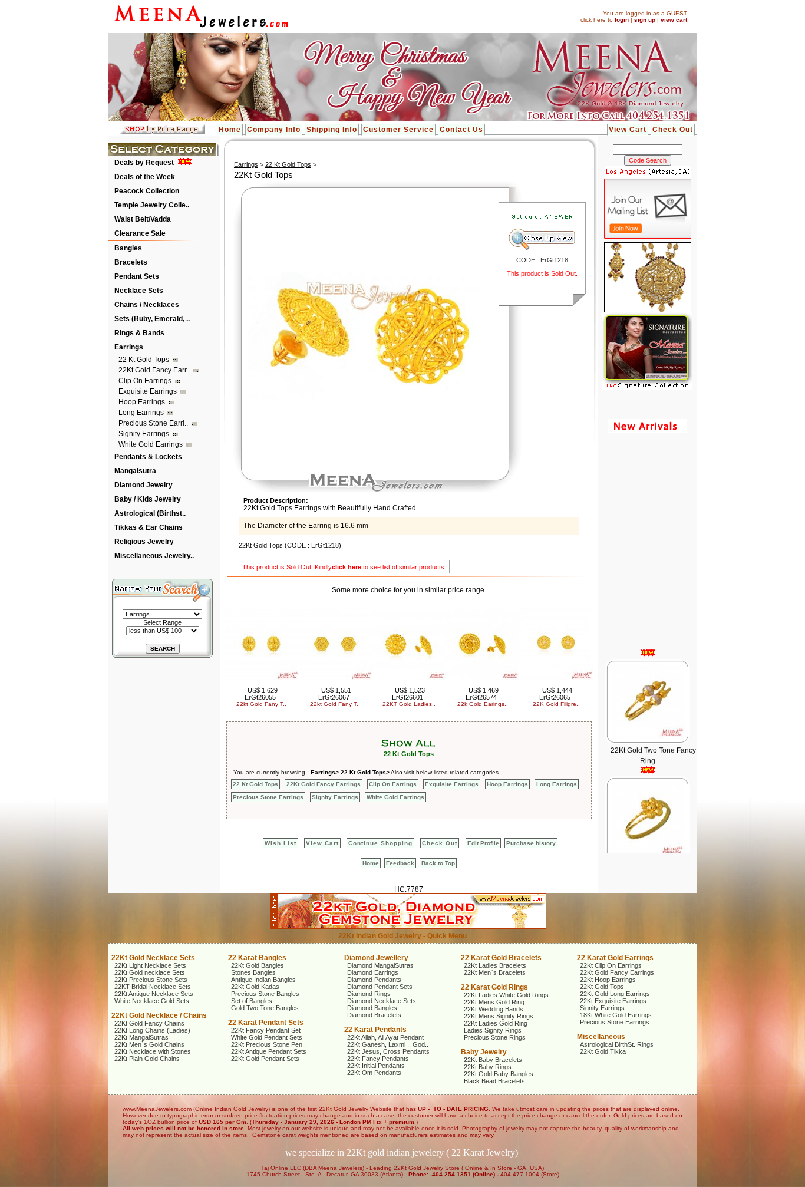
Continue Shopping (380, 843)
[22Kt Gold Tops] (366, 398)
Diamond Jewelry (143, 485)
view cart (674, 20)
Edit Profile (483, 843)
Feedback (400, 863)
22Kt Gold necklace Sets (149, 972)
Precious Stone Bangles (265, 993)
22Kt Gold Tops (602, 986)
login (622, 20)
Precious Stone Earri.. (154, 423)
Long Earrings (142, 412)
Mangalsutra (135, 471)
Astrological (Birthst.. (150, 513)
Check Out (672, 130)
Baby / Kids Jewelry (147, 499)
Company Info (274, 130)
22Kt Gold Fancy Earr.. (155, 370)
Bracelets (130, 262)
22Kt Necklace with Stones (152, 1051)
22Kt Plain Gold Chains (147, 1058)
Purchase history (531, 843)
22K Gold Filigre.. (556, 704)
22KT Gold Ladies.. (409, 704)
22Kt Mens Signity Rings (498, 1016)
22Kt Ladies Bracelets (495, 965)
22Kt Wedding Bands (493, 1009)
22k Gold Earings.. (482, 704)
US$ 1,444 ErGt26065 (555, 694)
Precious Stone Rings (495, 1037)
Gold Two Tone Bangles (265, 1007)
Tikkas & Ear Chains (148, 527)
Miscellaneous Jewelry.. (154, 556)
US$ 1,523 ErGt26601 (408, 694)
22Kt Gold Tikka (603, 1051)
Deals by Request (144, 163)
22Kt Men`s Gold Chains (149, 1044)
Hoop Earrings (142, 402)
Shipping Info (331, 130)
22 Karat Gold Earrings (615, 958)
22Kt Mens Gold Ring (494, 1001)
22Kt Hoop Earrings (608, 979)
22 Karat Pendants (375, 1030)
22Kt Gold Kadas (255, 986)
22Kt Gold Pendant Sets (265, 1058)
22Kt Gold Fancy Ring (653, 848)
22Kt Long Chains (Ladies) (152, 1030)
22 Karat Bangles (257, 958)
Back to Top (438, 863)
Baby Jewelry (484, 1052)
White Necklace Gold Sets (151, 1000)
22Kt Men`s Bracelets (495, 972)
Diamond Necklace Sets (381, 1000)
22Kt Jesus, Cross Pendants (388, 1051)
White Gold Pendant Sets (266, 1037)
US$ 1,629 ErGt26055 (261, 694)
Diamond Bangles (372, 1007)
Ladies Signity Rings (493, 1030)
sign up (644, 20)
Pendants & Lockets (148, 457)
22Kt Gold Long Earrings (615, 993)
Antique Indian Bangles (263, 979)
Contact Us (461, 130)
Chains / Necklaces (146, 305)
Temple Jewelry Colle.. (151, 205)
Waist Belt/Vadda (142, 219)
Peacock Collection (146, 191)
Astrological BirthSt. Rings (617, 1044)
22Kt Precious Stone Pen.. (268, 1044)
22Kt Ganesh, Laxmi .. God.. (387, 1044)
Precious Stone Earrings (268, 797)
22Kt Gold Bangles (257, 965)
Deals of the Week (144, 177)
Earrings (128, 347)
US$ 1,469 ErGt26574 (482, 694)
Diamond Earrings (372, 972)
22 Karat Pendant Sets (265, 1022)
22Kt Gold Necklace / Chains (159, 1015)
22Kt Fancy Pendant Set (266, 1030)
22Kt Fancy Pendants (378, 1058)
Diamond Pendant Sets (380, 986)
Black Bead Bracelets (494, 1080)
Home (230, 130)
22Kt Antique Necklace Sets (153, 993)
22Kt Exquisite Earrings (613, 1000)
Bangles (128, 248)
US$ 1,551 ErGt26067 (334, 694)
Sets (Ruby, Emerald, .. (152, 319)
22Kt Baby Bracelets (493, 1059)
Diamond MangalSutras (380, 965)
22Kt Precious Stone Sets (150, 979)
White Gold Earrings (151, 444)
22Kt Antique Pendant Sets (268, 1051)
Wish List (280, 843)
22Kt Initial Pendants (376, 1065)
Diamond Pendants (374, 979)
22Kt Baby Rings (488, 1066)
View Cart (627, 130)
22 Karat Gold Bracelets (501, 958)
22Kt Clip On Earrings (611, 965)
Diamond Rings (369, 993)
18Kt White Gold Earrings (616, 1014)
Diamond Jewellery (376, 958)
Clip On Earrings (145, 381)
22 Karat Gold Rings (494, 987)
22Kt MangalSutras (141, 1037)
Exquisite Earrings (148, 391)
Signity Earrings (144, 434)
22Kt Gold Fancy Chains (149, 1023)
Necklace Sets (138, 290)
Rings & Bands (139, 333)
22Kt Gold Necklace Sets (153, 958)
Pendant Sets (136, 276)
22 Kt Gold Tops (144, 359)
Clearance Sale (140, 233)
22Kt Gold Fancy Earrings (323, 784)
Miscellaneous (601, 1037)
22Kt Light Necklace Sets (150, 965)
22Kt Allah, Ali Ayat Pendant (385, 1037)
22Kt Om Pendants (374, 1072)
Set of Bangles (251, 1000)
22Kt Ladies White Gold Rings (506, 994)
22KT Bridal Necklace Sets (152, 986)
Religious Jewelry (144, 542)
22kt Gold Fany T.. (261, 704)
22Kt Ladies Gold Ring (495, 1023)
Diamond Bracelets (374, 1014)
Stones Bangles (253, 972)
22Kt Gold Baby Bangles (498, 1073)
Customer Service (398, 130)
